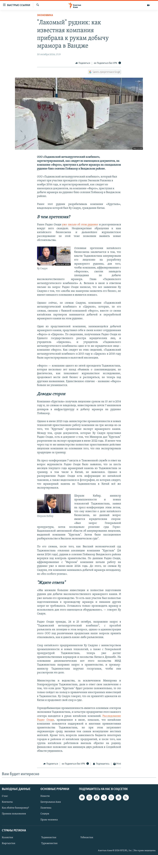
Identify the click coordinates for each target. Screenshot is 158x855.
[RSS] (126, 797)
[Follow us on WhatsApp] (111, 797)
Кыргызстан (8, 843)
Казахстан (7, 837)
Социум (44, 814)
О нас (5, 796)
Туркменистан (49, 843)
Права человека (49, 819)
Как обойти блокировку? (15, 808)
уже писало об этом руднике (80, 224)
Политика (45, 808)
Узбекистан (86, 837)
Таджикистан (48, 837)
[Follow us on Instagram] (89, 797)
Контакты (7, 802)
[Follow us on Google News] (118, 797)
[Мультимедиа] (148, 5)
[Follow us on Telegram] (104, 797)
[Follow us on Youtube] (82, 797)
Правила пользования (14, 814)
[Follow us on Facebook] (97, 797)
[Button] (82, 63)
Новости (45, 796)
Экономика (45, 15)
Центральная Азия (50, 802)
